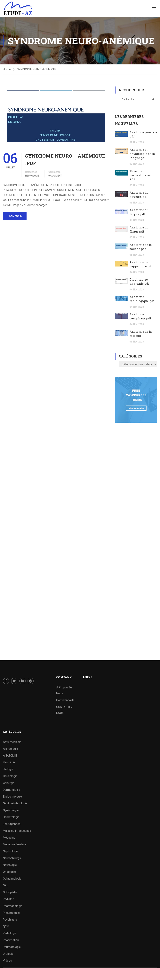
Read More (15, 215)
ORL (5, 885)
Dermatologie (11, 790)
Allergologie (10, 749)
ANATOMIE (10, 755)
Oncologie (9, 872)
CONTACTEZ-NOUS (65, 710)
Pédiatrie (8, 899)
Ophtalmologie (12, 878)
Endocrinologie (12, 796)
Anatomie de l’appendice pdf (141, 264)
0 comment (55, 175)
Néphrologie (10, 851)
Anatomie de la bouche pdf (141, 247)
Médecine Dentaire (15, 844)
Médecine (9, 837)
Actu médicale (12, 742)
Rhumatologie (12, 947)
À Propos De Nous (64, 690)
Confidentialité (65, 700)
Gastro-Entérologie (15, 803)
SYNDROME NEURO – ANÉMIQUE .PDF (65, 159)
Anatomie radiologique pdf (142, 299)
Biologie (8, 769)
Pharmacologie (12, 906)
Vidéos (7, 960)
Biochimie (9, 762)
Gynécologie (11, 810)
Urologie (8, 954)
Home (7, 69)
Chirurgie (8, 783)
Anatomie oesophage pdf (140, 316)
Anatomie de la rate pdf (141, 334)
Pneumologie (11, 913)
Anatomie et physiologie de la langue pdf (142, 154)
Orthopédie (10, 892)
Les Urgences (11, 824)
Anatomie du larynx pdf (139, 212)
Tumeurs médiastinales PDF (140, 175)
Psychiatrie (10, 919)
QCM (6, 926)
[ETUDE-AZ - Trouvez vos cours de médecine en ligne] (18, 8)
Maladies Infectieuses (17, 831)
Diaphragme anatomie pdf (139, 281)
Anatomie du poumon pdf (139, 195)
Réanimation (11, 940)
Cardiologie (10, 776)
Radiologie (9, 933)
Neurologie (32, 175)
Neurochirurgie (12, 858)
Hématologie (11, 817)
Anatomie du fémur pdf (139, 229)
